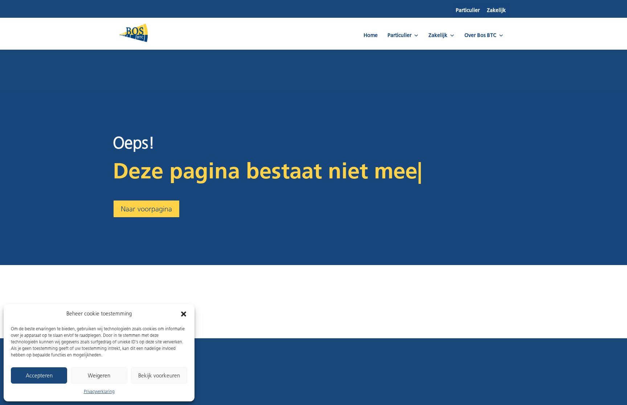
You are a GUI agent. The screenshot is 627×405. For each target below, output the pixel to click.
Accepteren (39, 375)
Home (371, 35)
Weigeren (99, 375)
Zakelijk (496, 10)
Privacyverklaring (99, 391)
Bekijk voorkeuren (159, 375)
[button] (183, 314)
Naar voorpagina (146, 208)
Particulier (468, 10)
